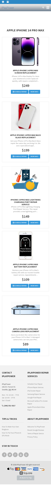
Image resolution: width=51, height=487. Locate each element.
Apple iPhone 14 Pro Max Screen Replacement (25, 71)
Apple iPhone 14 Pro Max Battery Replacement (25, 265)
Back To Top (26, 478)
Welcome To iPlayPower (36, 427)
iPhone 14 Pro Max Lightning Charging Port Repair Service (26, 202)
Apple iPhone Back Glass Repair (36, 408)
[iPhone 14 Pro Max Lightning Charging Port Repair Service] (25, 181)
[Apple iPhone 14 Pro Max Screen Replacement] (25, 51)
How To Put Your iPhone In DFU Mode (11, 434)
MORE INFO (34, 92)
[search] (43, 7)
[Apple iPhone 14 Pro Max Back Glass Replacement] (25, 116)
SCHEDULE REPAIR (20, 92)
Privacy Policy (32, 437)
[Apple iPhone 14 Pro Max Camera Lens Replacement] (25, 310)
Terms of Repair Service (35, 433)
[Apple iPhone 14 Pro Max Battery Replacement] (25, 245)
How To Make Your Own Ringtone (10, 428)
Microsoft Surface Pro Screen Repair (37, 402)
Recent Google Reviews (35, 430)
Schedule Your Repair (34, 384)
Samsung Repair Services (36, 394)
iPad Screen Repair (34, 391)
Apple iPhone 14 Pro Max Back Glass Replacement (25, 136)
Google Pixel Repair (34, 397)
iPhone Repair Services (35, 387)
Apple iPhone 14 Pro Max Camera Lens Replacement (25, 330)
